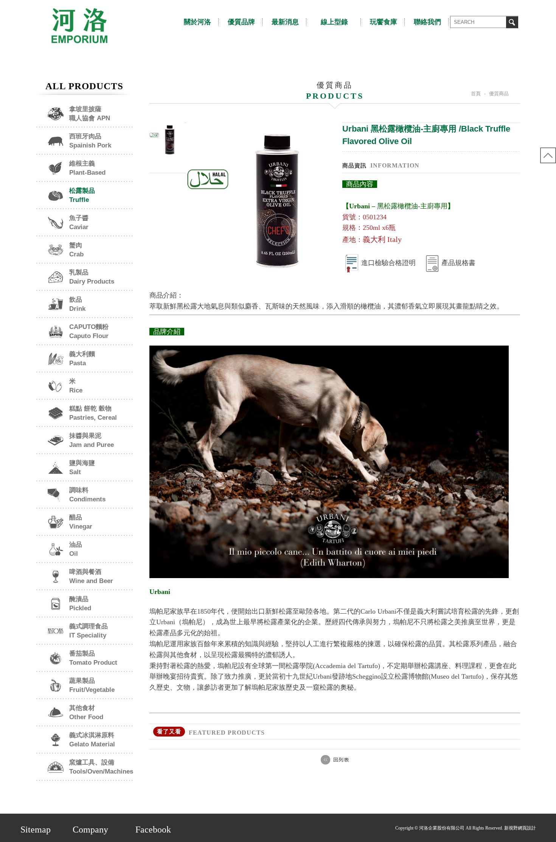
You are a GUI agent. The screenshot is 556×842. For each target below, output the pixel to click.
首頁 (476, 93)
